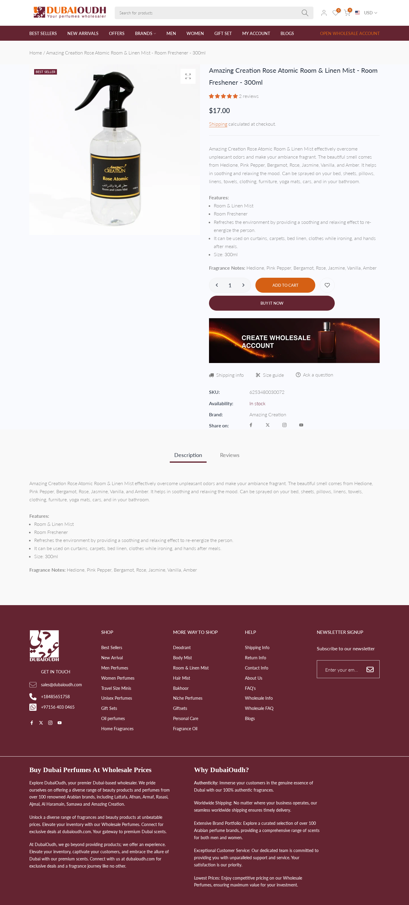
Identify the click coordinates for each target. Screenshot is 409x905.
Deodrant (182, 647)
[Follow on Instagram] (284, 425)
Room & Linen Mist (191, 667)
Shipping (218, 124)
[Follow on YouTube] (301, 425)
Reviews (230, 455)
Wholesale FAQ (259, 708)
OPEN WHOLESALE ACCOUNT (350, 33)
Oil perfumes (113, 718)
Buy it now (272, 303)
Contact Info (256, 667)
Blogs (250, 718)
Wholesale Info (259, 698)
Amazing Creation (267, 414)
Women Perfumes (117, 678)
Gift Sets (109, 708)
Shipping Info (257, 647)
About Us (253, 678)
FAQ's (250, 688)
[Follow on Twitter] (267, 425)
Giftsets (180, 708)
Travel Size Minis (116, 688)
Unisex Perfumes (116, 698)
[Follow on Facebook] (251, 425)
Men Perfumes (114, 667)
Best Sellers (111, 647)
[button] (224, 96)
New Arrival (112, 657)
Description (188, 455)
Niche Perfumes (187, 698)
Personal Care (185, 718)
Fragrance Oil (185, 728)
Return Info (255, 657)
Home (35, 52)
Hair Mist (181, 678)
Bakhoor (181, 688)
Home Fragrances (117, 728)
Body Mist (182, 657)
